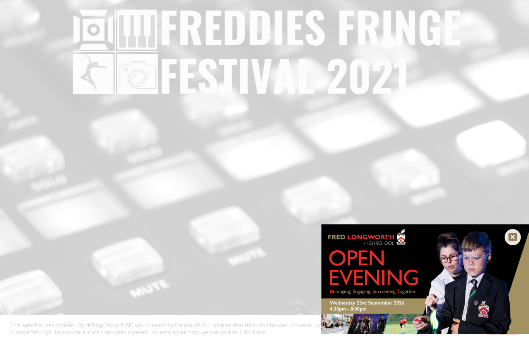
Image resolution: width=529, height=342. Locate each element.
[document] (264, 171)
